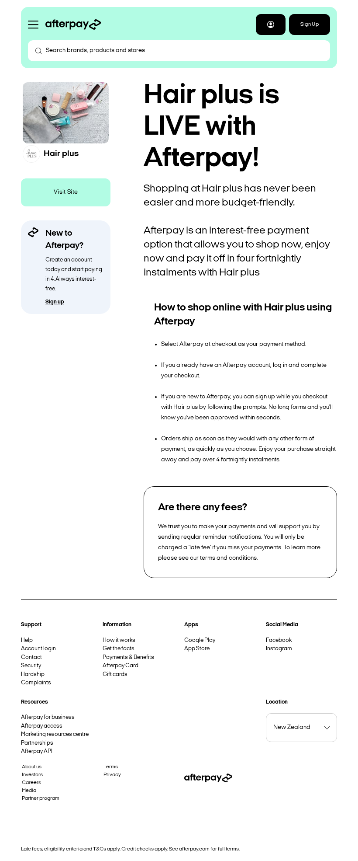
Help (27, 640)
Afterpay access (41, 726)
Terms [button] (110, 767)
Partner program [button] (40, 798)
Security (31, 666)
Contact (31, 657)
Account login (38, 649)
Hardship (33, 674)
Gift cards (115, 674)
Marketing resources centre (55, 734)
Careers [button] (31, 782)
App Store (197, 649)
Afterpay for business (48, 717)
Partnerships (37, 743)
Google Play (199, 640)
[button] (271, 24)
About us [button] (31, 767)
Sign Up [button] (309, 24)
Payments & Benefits (128, 657)
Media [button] (29, 790)
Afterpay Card (120, 666)
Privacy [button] (112, 774)
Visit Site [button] (66, 192)
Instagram (279, 649)
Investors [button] (32, 774)
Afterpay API (36, 751)
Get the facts (118, 649)
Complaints (36, 683)
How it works (119, 640)
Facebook (279, 640)
